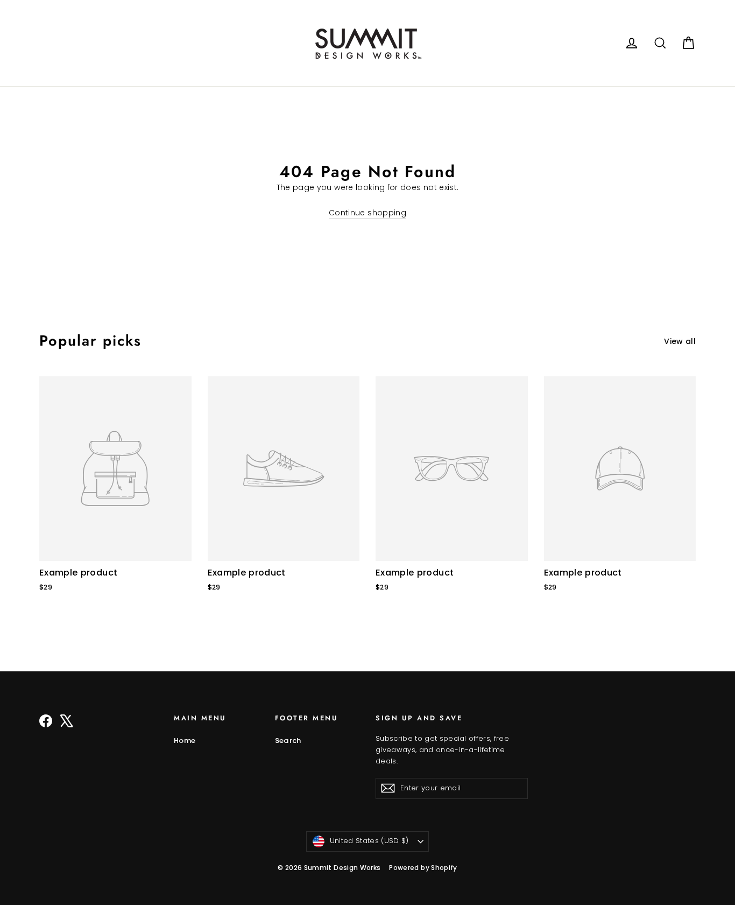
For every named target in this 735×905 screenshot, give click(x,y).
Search (288, 740)
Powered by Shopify (423, 867)
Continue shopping (367, 212)
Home (184, 740)
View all (680, 341)
